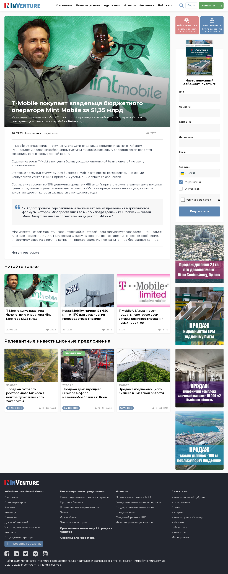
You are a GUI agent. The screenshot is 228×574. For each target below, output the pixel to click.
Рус (189, 5)
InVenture (23, 491)
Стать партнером (15, 502)
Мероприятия (180, 537)
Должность (186, 137)
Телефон (184, 167)
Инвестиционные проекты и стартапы (84, 497)
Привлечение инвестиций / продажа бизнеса (86, 530)
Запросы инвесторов (73, 522)
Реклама (9, 507)
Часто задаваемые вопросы (22, 527)
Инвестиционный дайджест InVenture (199, 82)
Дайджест (165, 5)
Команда (10, 512)
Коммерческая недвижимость (79, 507)
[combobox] (183, 173)
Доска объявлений (16, 522)
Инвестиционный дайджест (190, 497)
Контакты (10, 532)
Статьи (176, 507)
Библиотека (179, 527)
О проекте (11, 497)
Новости (130, 5)
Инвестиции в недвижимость (134, 522)
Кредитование (125, 512)
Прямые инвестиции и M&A (133, 497)
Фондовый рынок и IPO (131, 517)
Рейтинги (178, 522)
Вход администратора (18, 537)
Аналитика (146, 5)
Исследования (181, 502)
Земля (64, 512)
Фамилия (185, 107)
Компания (185, 122)
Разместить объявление (26, 543)
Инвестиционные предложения (98, 5)
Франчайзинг (68, 517)
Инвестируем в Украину (187, 517)
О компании (64, 5)
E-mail (182, 152)
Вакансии (10, 517)
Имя (181, 91)
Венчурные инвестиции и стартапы (138, 502)
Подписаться (199, 211)
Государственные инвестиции (135, 507)
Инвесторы (179, 532)
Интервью (178, 512)
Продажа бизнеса (72, 502)
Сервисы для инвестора (77, 537)
